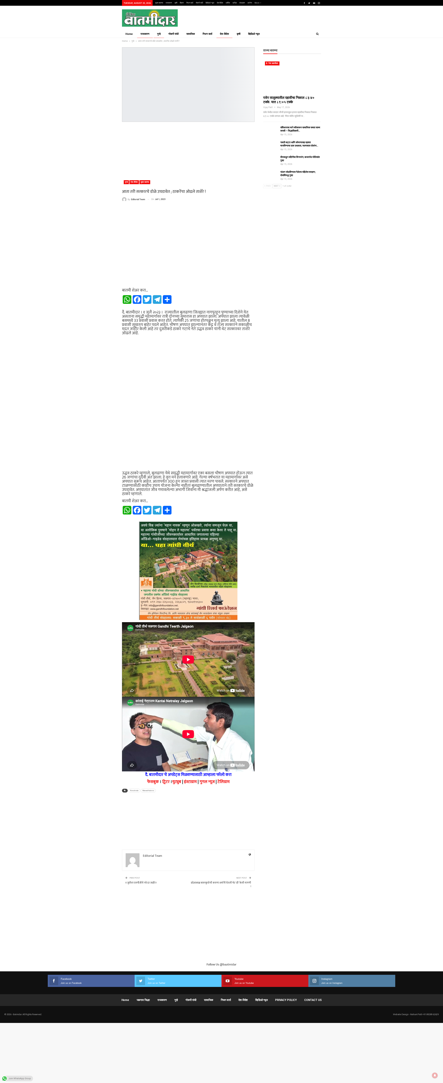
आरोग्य (249, 3)
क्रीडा (235, 3)
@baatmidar (228, 964)
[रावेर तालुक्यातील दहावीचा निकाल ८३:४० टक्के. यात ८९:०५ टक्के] (292, 76)
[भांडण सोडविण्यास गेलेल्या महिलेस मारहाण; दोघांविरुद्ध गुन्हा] (270, 175)
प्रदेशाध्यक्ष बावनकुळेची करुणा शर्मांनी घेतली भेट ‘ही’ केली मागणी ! (221, 885)
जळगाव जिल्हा (143, 1000)
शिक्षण (182, 3)
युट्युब (176, 781)
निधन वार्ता (189, 3)
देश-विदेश (220, 3)
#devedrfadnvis (148, 790)
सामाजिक (190, 33)
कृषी (176, 3)
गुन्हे (159, 33)
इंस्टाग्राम (190, 781)
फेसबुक (153, 781)
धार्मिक (228, 3)
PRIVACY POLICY (286, 1000)
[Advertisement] (188, 149)
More (257, 3)
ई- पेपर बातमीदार (272, 63)
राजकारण (169, 3)
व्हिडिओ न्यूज (210, 3)
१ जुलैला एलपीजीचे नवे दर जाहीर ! (141, 883)
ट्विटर (166, 781)
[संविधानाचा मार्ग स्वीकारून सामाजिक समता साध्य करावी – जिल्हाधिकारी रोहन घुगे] (270, 131)
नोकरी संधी (199, 3)
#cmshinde (134, 790)
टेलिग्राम (224, 781)
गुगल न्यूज (207, 781)
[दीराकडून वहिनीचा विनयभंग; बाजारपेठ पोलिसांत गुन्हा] (270, 161)
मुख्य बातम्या (159, 3)
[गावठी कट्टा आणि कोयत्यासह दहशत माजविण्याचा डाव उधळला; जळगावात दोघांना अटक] (270, 146)
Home (129, 33)
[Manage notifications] (435, 1075)
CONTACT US (313, 1000)
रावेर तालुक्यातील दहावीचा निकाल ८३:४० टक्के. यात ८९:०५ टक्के (288, 100)
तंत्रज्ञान (242, 3)
